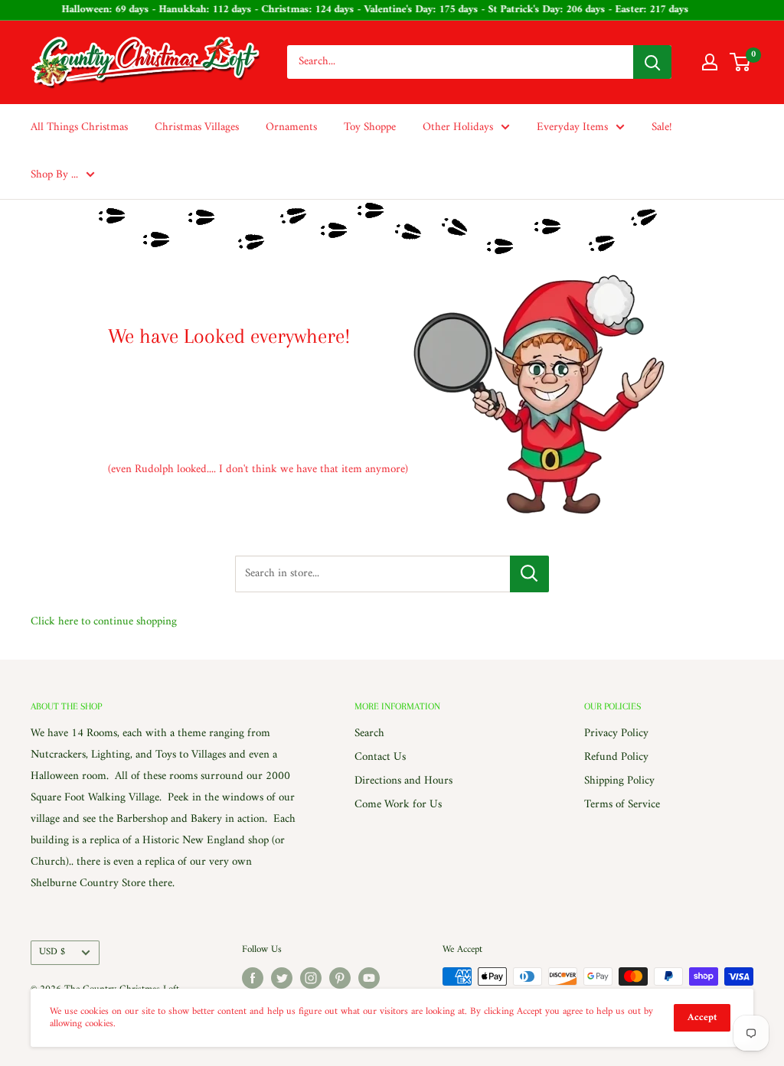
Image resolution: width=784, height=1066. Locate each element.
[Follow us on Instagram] (311, 978)
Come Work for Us (398, 804)
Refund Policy (616, 757)
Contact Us (380, 757)
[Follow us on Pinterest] (340, 978)
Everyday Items (572, 127)
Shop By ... (54, 175)
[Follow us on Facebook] (252, 978)
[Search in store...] (529, 574)
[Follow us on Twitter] (281, 978)
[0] (740, 62)
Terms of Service (622, 804)
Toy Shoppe (370, 127)
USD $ (52, 952)
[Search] (652, 62)
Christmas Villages (197, 127)
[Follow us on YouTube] (369, 978)
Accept (702, 1017)
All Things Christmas (79, 127)
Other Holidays (458, 127)
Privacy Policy (616, 733)
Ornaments (291, 127)
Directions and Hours (403, 781)
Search (369, 733)
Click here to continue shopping (104, 621)
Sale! (662, 127)
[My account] (709, 62)
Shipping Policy (619, 781)
